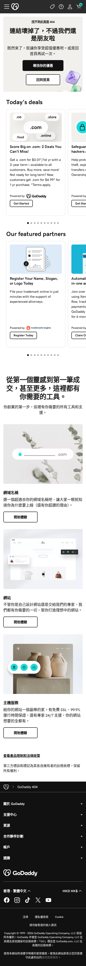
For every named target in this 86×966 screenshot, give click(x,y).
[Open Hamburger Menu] (5, 6)
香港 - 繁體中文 (15, 891)
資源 (6, 825)
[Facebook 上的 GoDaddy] (6, 902)
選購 (6, 858)
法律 (25, 917)
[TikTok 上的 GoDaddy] (27, 902)
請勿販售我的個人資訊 (43, 925)
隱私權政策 (41, 917)
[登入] (70, 7)
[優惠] (52, 7)
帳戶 (6, 847)
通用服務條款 (50, 957)
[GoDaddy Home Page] (20, 872)
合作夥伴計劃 (13, 836)
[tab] (28, 223)
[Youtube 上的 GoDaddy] (48, 902)
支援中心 (10, 814)
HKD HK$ (70, 891)
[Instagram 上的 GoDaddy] (17, 902)
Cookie (59, 917)
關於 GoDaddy (14, 803)
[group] (43, 161)
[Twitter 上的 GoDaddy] (38, 902)
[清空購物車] (79, 7)
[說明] (61, 7)
